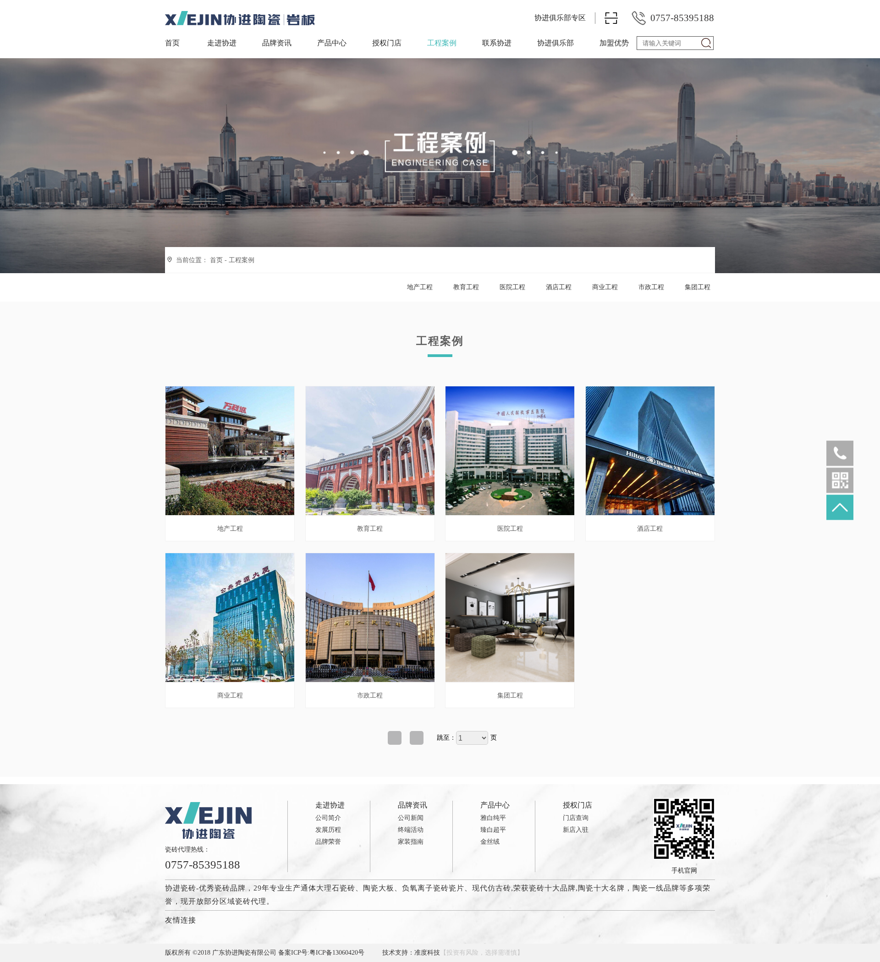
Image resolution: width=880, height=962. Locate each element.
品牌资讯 (277, 43)
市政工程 (651, 287)
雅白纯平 (493, 817)
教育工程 (466, 287)
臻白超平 (493, 829)
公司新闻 (411, 817)
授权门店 (387, 43)
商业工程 (605, 287)
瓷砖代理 (250, 901)
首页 (172, 43)
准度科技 (427, 952)
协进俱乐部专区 (560, 18)
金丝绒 (490, 841)
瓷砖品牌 (230, 888)
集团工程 (697, 287)
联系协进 (497, 43)
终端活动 (411, 829)
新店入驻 (575, 829)
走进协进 (221, 43)
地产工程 (420, 287)
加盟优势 (614, 43)
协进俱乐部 (555, 43)
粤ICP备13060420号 (336, 952)
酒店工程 (559, 287)
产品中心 (331, 43)
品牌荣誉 (328, 841)
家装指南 (411, 841)
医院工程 (512, 287)
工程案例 (441, 43)
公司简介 (328, 817)
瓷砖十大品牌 (552, 888)
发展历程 (328, 829)
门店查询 (575, 817)
